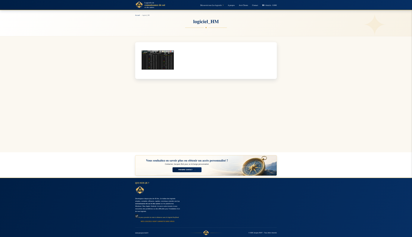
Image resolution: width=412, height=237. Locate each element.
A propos (231, 5)
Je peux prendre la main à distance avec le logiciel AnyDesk (158, 217)
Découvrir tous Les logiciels (211, 5)
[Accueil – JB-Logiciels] (139, 5)
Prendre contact (187, 169)
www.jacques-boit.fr (141, 233)
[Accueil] (206, 233)
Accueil (137, 15)
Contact (255, 5)
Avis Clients (243, 5)
